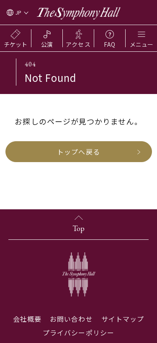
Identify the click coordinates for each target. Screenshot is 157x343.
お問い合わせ (71, 319)
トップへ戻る (78, 152)
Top (78, 228)
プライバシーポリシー (78, 333)
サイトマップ (122, 319)
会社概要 (27, 319)
